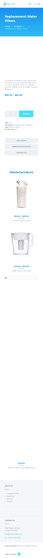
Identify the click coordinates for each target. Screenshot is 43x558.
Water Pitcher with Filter (21, 271)
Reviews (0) (21, 152)
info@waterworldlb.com (14, 534)
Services (10, 499)
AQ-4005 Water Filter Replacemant (21, 468)
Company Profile (13, 494)
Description (21, 140)
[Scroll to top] (39, 554)
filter (11, 127)
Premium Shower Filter (21, 221)
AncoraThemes (11, 546)
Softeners (29, 125)
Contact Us (11, 496)
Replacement (19, 125)
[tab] (21, 140)
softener (17, 127)
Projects (10, 501)
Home (7, 26)
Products (18, 26)
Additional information (21, 146)
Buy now (26, 114)
